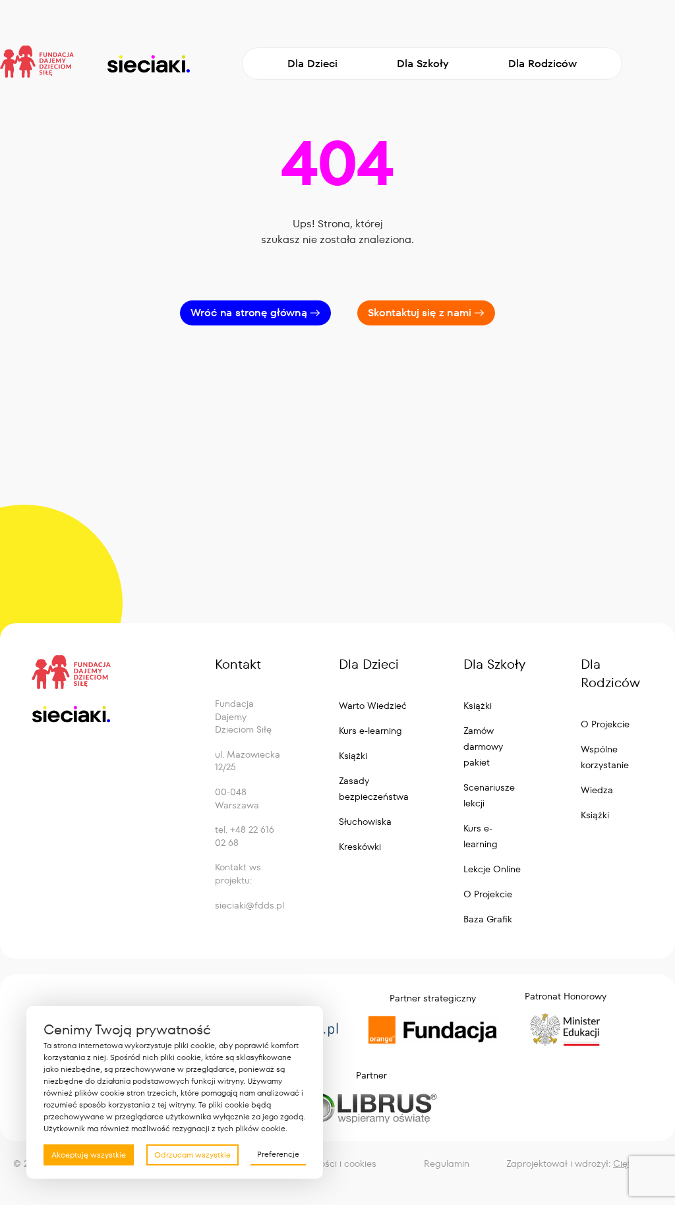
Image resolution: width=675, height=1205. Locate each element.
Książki (353, 755)
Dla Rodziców (542, 63)
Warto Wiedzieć (373, 705)
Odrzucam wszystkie (192, 1154)
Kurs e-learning (370, 730)
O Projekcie (487, 894)
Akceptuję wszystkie (88, 1154)
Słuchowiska (365, 821)
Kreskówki (360, 846)
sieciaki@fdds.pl (249, 905)
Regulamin (446, 1163)
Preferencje (278, 1154)
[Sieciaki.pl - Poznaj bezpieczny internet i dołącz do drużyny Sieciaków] (148, 64)
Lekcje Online (492, 869)
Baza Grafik (487, 919)
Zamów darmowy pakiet (483, 746)
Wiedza (597, 790)
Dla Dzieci (312, 63)
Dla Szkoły (423, 63)
